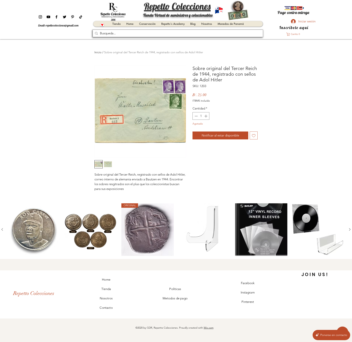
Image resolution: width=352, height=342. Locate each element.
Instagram (248, 292)
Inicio (98, 52)
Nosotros (106, 298)
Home (106, 279)
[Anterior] (2, 229)
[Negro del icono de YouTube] (48, 17)
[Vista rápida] (34, 229)
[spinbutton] (201, 116)
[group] (176, 229)
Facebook (247, 283)
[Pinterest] (72, 17)
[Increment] (206, 116)
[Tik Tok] (80, 17)
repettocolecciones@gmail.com (62, 25)
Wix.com (209, 327)
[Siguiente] (350, 229)
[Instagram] (40, 17)
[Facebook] (56, 17)
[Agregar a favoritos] (254, 136)
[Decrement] (196, 116)
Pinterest (247, 302)
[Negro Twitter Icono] (64, 17)
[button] (294, 34)
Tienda (106, 289)
